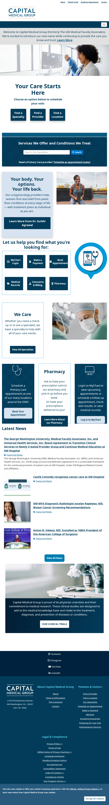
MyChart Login (15, 261)
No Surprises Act (54, 764)
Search (78, 152)
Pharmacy (60, 283)
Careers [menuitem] (104, 2)
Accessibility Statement (54, 768)
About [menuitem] (63, 2)
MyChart (90, 714)
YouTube (56, 666)
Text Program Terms (53, 781)
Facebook (56, 654)
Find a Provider (38, 115)
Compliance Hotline (54, 777)
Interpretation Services (90, 727)
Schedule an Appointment (90, 706)
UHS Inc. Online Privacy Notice (83, 789)
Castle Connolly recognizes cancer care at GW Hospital (68, 477)
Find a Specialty (18, 115)
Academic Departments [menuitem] (89, 2)
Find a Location (57, 115)
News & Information (55, 698)
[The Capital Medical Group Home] (31, 13)
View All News (54, 558)
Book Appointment (60, 261)
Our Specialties (90, 702)
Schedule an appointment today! (72, 162)
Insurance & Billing (38, 283)
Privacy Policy (53, 743)
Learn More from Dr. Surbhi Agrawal (27, 223)
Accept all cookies (95, 798)
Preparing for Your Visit (90, 723)
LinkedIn (55, 673)
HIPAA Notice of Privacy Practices (53, 752)
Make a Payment (38, 261)
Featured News (15, 454)
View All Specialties (22, 349)
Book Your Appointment (18, 413)
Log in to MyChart (91, 419)
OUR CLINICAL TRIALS (54, 624)
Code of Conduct (53, 772)
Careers (55, 706)
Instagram (55, 660)
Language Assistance (54, 756)
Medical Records (15, 283)
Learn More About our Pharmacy (54, 421)
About (55, 693)
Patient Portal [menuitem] (73, 2)
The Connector (56, 702)
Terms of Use (54, 748)
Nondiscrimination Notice (54, 760)
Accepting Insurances (90, 718)
